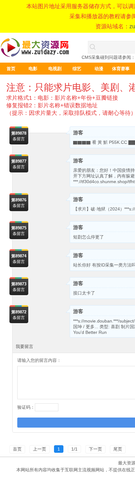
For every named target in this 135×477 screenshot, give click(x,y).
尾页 (117, 449)
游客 (78, 132)
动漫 (98, 68)
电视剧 (55, 68)
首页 (11, 68)
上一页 (39, 449)
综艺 (77, 68)
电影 (33, 68)
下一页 (95, 449)
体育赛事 (121, 68)
